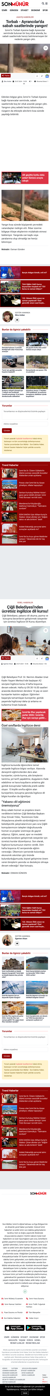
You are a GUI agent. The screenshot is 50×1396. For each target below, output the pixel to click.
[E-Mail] (17, 320)
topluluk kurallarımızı (24, 438)
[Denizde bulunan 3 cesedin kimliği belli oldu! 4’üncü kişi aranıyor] (13, 339)
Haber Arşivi (33, 1318)
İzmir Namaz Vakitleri (13, 1304)
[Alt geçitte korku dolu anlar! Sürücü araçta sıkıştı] (37, 339)
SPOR (45, 10)
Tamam (25, 1393)
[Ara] (43, 3)
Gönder (7, 430)
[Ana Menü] (46, 3)
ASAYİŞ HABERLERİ (9, 1377)
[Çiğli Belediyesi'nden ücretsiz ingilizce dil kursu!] (25, 640)
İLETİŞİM (15, 1368)
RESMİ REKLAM (33, 1343)
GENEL (37, 1340)
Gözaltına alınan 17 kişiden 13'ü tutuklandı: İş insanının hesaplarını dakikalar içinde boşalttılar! (36, 393)
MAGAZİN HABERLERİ (9, 1375)
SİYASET (24, 10)
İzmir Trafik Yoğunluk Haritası (35, 1305)
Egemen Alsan (8, 664)
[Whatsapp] (25, 1291)
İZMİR (4, 10)
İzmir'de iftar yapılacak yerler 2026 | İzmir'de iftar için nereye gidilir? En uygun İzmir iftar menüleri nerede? (13, 1019)
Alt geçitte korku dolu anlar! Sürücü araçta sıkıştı (36, 349)
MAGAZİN (12, 1340)
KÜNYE (4, 1368)
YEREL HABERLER (25, 602)
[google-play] (35, 1328)
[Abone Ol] (47, 76)
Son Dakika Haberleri (12, 1318)
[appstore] (14, 1328)
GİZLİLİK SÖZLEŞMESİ (29, 1368)
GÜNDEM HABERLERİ (9, 1370)
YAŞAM (22, 1340)
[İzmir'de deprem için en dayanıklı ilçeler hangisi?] (13, 987)
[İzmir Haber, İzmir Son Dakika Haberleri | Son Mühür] (15, 3)
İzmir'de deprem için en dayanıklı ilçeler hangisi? (11, 996)
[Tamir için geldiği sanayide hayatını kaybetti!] (13, 362)
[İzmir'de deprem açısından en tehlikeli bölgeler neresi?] (37, 987)
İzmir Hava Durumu (36, 1299)
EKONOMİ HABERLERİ (9, 1373)
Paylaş (7, 75)
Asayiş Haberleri (25, 17)
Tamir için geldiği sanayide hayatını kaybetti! (12, 371)
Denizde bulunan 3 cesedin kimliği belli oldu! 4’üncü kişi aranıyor (12, 349)
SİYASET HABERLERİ (28, 1370)
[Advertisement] (25, 143)
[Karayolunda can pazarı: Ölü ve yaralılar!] (37, 362)
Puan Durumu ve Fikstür (13, 1312)
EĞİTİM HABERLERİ (9, 1382)
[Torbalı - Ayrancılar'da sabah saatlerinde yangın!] (25, 58)
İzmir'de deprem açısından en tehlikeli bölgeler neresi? (37, 996)
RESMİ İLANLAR (17, 1343)
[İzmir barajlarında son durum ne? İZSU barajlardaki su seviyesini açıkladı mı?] (37, 1008)
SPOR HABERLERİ (27, 1373)
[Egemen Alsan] (7, 940)
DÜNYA (30, 1340)
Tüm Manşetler (34, 1312)
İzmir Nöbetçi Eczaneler (13, 1299)
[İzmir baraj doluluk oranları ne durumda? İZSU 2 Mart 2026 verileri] (37, 963)
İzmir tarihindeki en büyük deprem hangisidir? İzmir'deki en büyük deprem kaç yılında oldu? (13, 974)
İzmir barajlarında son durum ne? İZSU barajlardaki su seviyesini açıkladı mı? (36, 1018)
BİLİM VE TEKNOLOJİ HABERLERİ (13, 1379)
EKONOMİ (35, 10)
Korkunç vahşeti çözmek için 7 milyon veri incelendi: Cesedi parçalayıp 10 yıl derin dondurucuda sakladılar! (13, 393)
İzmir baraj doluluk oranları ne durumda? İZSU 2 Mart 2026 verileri (36, 973)
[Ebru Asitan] (7, 316)
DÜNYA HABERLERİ (28, 1375)
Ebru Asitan (7, 81)
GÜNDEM (14, 10)
